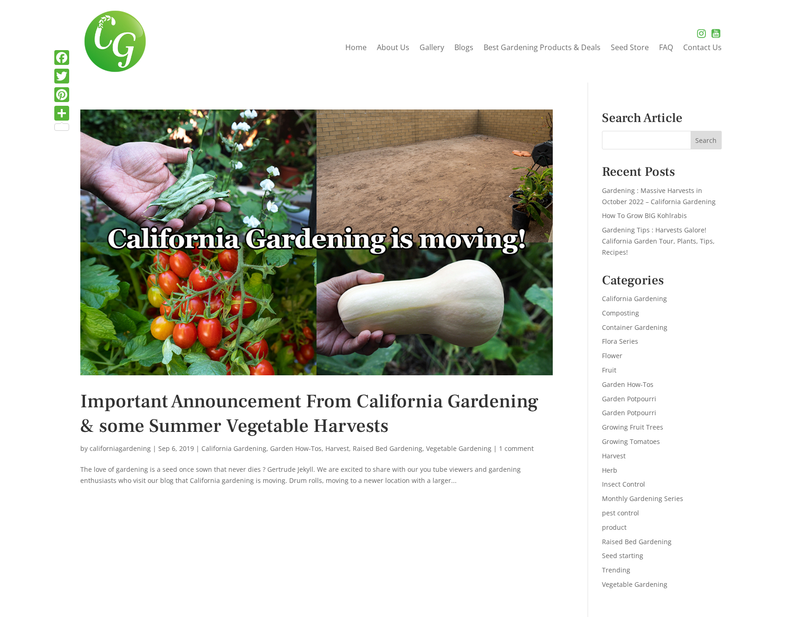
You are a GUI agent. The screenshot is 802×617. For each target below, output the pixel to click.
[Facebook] (61, 57)
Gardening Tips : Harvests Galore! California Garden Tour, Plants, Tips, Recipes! (658, 241)
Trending (616, 570)
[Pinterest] (61, 94)
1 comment (516, 448)
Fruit (609, 370)
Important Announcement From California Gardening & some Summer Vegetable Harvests (309, 413)
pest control (620, 512)
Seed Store (630, 48)
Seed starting (622, 555)
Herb (609, 470)
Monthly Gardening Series (642, 498)
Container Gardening (634, 327)
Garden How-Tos (296, 448)
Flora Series (620, 341)
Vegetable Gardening (459, 448)
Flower (612, 355)
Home (356, 48)
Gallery (432, 48)
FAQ (666, 48)
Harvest (337, 448)
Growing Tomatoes (631, 441)
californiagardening (120, 448)
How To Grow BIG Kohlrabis (644, 215)
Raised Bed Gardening (387, 448)
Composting (620, 312)
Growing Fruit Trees (632, 427)
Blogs (463, 48)
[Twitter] (61, 76)
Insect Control (623, 484)
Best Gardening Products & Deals (542, 48)
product (614, 527)
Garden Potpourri (629, 398)
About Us (393, 48)
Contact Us (702, 48)
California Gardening (233, 448)
